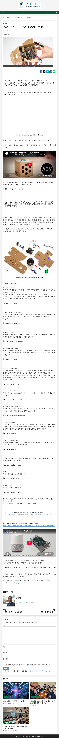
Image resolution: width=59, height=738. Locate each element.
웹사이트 (5, 659)
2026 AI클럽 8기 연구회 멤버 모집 (13, 701)
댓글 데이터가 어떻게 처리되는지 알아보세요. (42, 671)
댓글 (4, 625)
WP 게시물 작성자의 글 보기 (27, 602)
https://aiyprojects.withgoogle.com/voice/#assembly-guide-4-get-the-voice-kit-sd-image (27, 514)
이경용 (6, 30)
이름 (4, 647)
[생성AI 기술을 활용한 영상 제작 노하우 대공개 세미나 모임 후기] (16, 716)
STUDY (37, 697)
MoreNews (40, 736)
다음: (47, 611)
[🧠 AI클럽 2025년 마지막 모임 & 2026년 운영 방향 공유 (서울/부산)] (43, 690)
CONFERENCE (8, 722)
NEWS (5, 23)
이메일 (5, 653)
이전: (12, 611)
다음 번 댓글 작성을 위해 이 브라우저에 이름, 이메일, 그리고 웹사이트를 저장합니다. (28, 665)
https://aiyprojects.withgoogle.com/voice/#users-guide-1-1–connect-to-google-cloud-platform (29, 525)
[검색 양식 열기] (56, 12)
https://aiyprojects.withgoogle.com (31, 277)
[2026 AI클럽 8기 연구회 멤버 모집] (16, 690)
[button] (3, 12)
